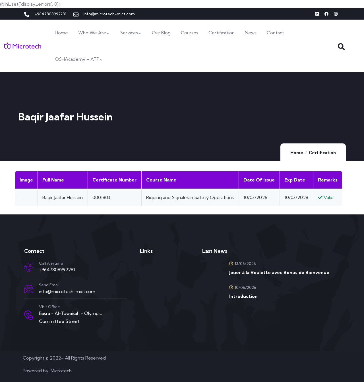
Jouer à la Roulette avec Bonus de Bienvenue (279, 272)
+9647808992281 (57, 269)
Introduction (243, 296)
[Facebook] (326, 14)
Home (296, 152)
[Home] (22, 46)
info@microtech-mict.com (67, 291)
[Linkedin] (317, 14)
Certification (322, 152)
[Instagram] (336, 14)
